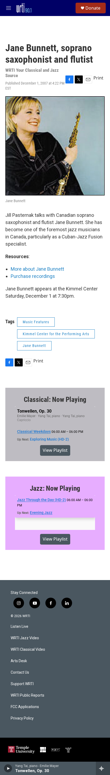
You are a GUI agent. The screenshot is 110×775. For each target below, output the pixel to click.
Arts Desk (19, 661)
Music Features (36, 322)
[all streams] (103, 768)
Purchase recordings (33, 276)
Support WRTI (22, 684)
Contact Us (20, 672)
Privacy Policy (22, 718)
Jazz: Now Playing (55, 488)
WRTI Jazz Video (25, 638)
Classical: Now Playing (55, 400)
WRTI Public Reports (27, 695)
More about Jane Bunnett (37, 269)
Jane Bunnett (34, 345)
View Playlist (55, 450)
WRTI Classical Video (28, 650)
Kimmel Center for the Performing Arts (56, 334)
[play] (8, 768)
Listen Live (19, 627)
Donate (92, 8)
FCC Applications (25, 707)
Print (98, 78)
